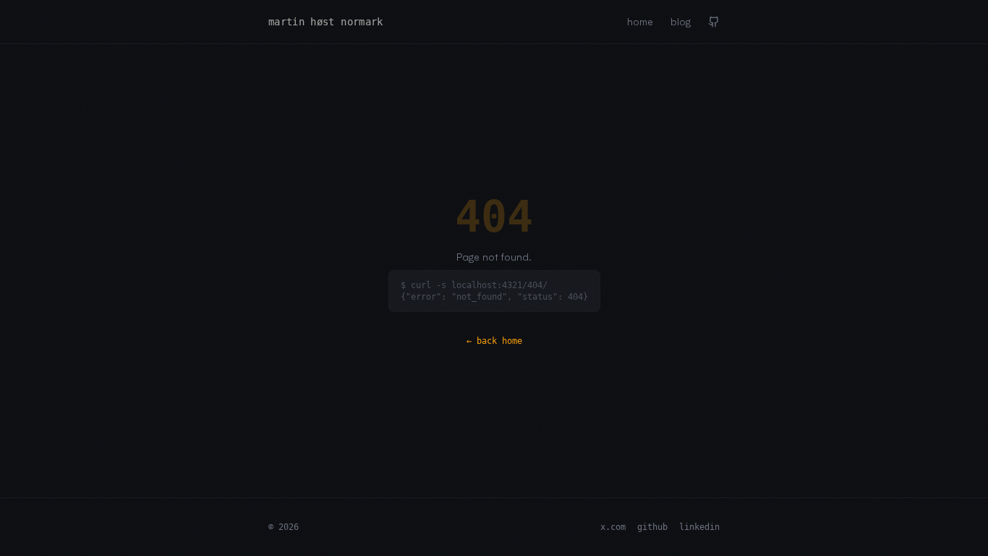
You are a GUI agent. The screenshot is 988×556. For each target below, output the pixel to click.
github (652, 527)
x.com (613, 527)
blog (680, 21)
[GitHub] (714, 22)
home (640, 21)
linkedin (699, 527)
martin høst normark (325, 22)
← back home (494, 341)
